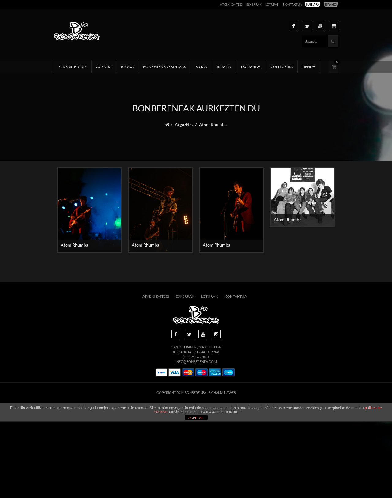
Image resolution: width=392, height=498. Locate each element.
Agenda (103, 66)
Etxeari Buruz (72, 66)
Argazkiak (184, 124)
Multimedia (281, 66)
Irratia (224, 66)
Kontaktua (292, 4)
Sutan (201, 66)
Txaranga (250, 66)
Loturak (272, 4)
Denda (308, 66)
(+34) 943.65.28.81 (196, 357)
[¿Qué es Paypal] (161, 372)
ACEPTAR (196, 418)
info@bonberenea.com (196, 362)
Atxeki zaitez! (231, 4)
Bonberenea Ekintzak (164, 66)
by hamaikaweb (222, 392)
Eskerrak (254, 4)
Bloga (127, 66)
